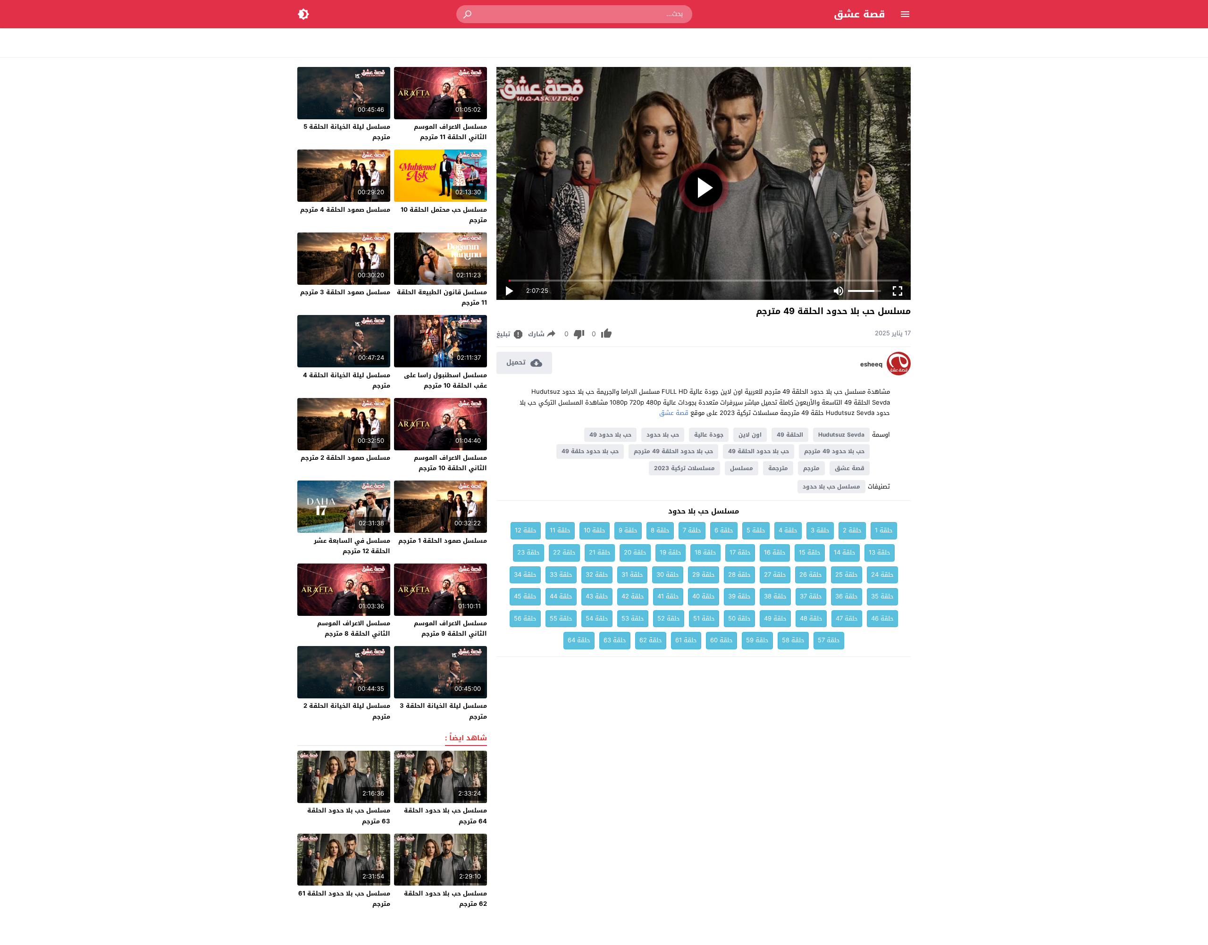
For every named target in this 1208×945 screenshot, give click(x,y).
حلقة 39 (739, 596)
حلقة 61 (686, 640)
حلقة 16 (775, 552)
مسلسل (741, 468)
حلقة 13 (879, 552)
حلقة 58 (793, 640)
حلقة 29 (703, 574)
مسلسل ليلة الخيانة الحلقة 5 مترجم (346, 132)
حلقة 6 (723, 530)
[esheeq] (899, 373)
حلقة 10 (594, 530)
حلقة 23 (528, 552)
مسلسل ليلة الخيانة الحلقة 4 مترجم (346, 380)
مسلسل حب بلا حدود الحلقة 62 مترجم (445, 898)
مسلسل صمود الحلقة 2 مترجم (345, 458)
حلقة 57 (829, 640)
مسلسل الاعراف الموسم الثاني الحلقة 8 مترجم (353, 628)
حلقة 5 (756, 530)
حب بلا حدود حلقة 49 (590, 451)
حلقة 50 (739, 618)
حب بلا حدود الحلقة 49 (758, 451)
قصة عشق (859, 14)
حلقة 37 (811, 596)
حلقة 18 (705, 552)
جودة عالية (708, 435)
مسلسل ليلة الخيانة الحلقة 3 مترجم (443, 711)
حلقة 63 (615, 640)
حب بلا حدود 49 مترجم (834, 451)
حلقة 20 (635, 552)
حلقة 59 (757, 640)
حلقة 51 (704, 618)
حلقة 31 (632, 574)
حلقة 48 (811, 618)
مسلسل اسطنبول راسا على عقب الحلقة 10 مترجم (445, 380)
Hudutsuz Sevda (841, 435)
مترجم (811, 468)
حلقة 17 (740, 552)
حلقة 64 (579, 640)
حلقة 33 (561, 574)
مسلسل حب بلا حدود (831, 486)
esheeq (871, 364)
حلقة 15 (810, 552)
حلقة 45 (525, 596)
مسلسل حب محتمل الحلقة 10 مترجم (444, 215)
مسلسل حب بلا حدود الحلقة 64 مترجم (445, 815)
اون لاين (750, 435)
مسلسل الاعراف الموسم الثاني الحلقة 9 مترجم (450, 628)
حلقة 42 (632, 596)
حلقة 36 (846, 596)
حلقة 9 (628, 530)
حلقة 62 (650, 640)
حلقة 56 (525, 618)
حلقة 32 (597, 574)
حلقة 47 (847, 618)
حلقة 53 (632, 618)
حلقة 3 (820, 530)
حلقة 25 (846, 574)
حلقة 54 (597, 618)
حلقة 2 (852, 530)
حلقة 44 (561, 596)
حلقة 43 (597, 596)
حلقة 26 (810, 574)
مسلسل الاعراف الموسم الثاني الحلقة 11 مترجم (450, 132)
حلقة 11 (560, 530)
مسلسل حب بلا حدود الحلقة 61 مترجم (344, 898)
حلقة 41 (668, 596)
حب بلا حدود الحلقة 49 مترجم (673, 451)
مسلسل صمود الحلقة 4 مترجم (345, 210)
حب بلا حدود (662, 435)
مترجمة (778, 468)
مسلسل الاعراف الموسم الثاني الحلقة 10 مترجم (450, 463)
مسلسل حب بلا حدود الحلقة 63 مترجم (348, 815)
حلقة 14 (845, 552)
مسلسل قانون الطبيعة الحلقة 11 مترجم (442, 297)
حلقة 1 (884, 530)
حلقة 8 (660, 530)
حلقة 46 (882, 618)
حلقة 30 (667, 574)
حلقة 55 (561, 618)
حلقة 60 (721, 640)
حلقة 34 (525, 574)
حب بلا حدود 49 (610, 435)
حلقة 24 (882, 574)
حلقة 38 (775, 596)
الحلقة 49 (790, 435)
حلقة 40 (703, 596)
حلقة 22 (564, 552)
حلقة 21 (600, 552)
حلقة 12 (526, 530)
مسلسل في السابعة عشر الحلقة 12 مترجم (352, 546)
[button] (468, 14)
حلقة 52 (668, 618)
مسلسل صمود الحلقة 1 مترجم (442, 541)
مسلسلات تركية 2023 (684, 468)
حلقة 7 (692, 530)
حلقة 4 (788, 530)
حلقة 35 (882, 596)
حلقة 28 (739, 574)
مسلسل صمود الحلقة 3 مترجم (345, 292)
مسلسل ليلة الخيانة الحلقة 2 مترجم (346, 711)
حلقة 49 (775, 618)
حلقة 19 (670, 552)
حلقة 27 (775, 574)
